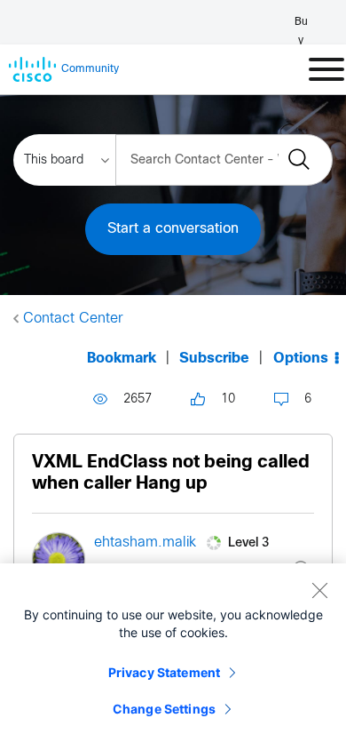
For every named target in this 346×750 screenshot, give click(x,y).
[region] (173, 656)
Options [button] (300, 358)
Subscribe (214, 358)
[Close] (319, 590)
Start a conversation (173, 228)
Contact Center (73, 318)
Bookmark (121, 358)
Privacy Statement (164, 672)
